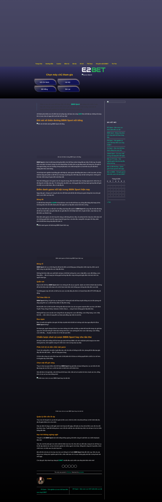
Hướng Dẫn (49, 63)
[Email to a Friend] (69, 466)
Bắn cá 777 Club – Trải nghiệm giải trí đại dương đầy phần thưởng (116, 161)
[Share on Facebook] (63, 466)
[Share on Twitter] (66, 466)
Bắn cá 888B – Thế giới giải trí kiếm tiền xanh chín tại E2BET (116, 173)
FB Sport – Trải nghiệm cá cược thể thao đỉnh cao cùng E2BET (115, 143)
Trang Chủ (38, 63)
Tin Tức (114, 63)
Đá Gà (74, 63)
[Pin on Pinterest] (72, 466)
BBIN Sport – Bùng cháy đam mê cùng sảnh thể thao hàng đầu (116, 135)
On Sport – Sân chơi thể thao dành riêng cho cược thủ (115, 149)
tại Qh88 (53, 202)
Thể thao (90, 63)
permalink (81, 472)
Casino (59, 63)
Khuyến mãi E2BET (102, 63)
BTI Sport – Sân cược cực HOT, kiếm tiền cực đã (115, 128)
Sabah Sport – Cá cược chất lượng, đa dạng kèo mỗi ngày (116, 154)
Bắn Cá (66, 63)
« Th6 (109, 202)
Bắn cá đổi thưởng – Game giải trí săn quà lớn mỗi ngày (115, 168)
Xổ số (82, 63)
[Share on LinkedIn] (75, 466)
